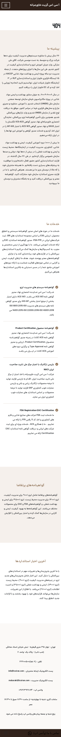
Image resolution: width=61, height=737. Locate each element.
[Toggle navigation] (6, 5)
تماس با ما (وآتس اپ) (46, 733)
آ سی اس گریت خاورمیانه (44, 5)
